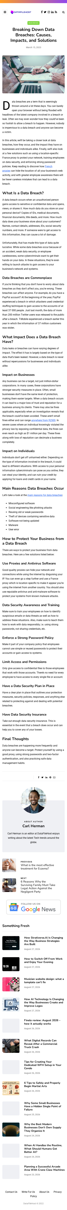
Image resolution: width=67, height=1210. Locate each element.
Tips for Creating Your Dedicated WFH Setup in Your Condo (42, 1065)
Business (33, 23)
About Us (44, 1191)
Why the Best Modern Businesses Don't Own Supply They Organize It (42, 1127)
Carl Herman (33, 825)
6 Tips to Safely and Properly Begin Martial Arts (42, 1084)
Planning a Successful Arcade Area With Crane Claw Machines (44, 1168)
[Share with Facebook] (39, 777)
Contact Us (11, 1191)
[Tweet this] (42, 777)
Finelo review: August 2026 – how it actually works (42, 1022)
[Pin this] (50, 777)
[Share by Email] (54, 777)
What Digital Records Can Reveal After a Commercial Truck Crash (40, 1044)
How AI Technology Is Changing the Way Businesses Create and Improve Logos (44, 1002)
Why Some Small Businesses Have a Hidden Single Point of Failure (42, 1106)
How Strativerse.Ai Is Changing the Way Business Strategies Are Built (43, 941)
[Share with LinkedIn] (46, 777)
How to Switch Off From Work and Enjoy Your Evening (43, 960)
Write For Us (28, 1191)
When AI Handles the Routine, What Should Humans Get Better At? (43, 1149)
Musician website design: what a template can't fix (44, 980)
